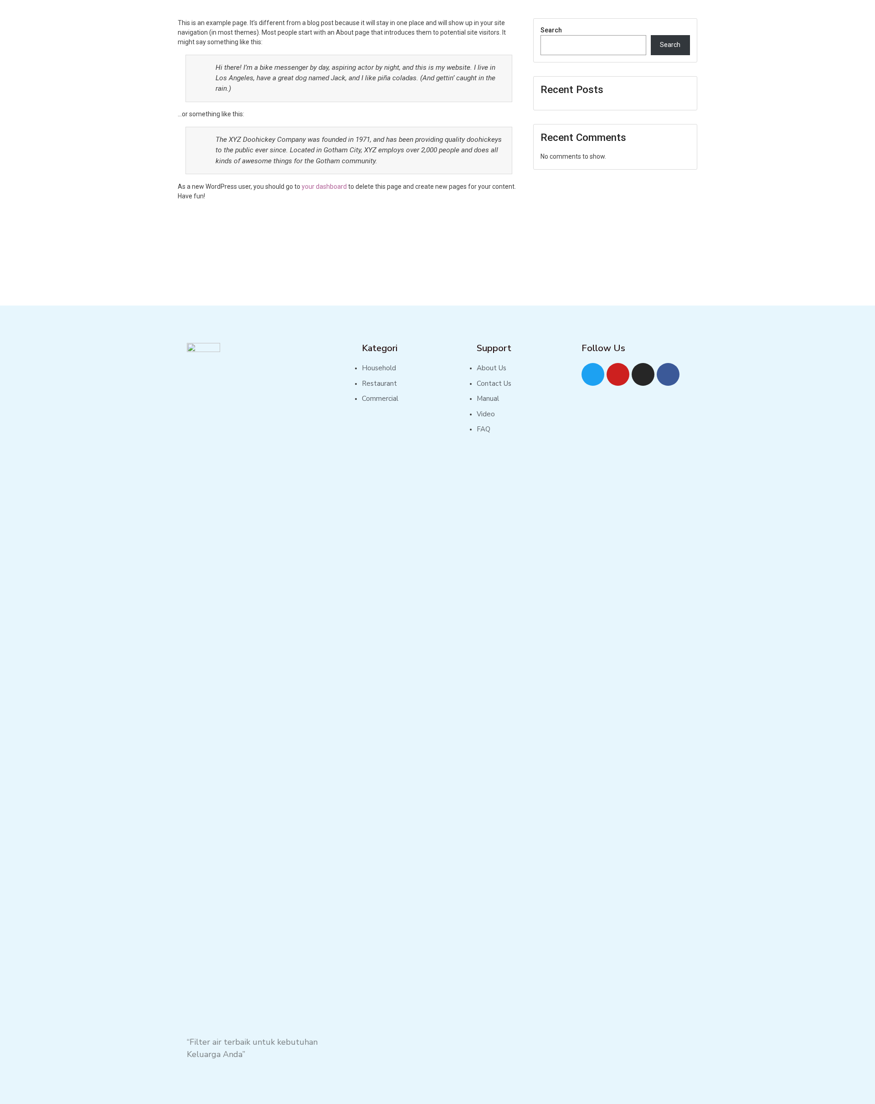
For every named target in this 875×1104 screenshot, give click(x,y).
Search (551, 30)
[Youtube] (618, 374)
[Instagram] (643, 374)
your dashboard (324, 186)
